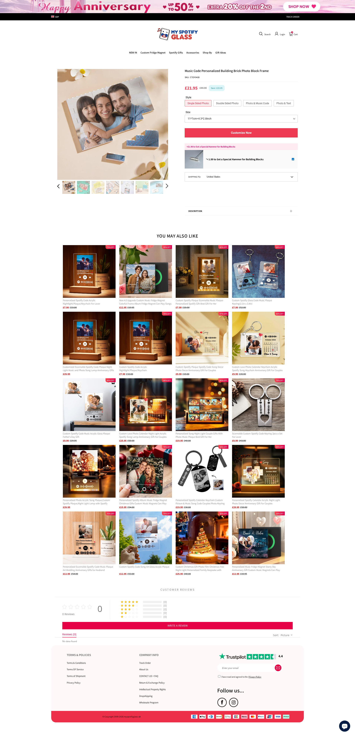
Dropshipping (146, 696)
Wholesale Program (148, 702)
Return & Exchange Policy (152, 682)
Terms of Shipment (76, 676)
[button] (264, 34)
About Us (143, 669)
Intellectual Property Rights (152, 689)
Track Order (145, 662)
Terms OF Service (75, 669)
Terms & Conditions (76, 662)
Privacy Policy (73, 682)
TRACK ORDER (292, 16)
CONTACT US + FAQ (148, 676)
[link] (153, 53)
